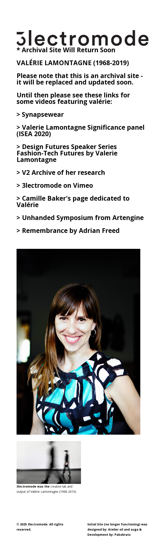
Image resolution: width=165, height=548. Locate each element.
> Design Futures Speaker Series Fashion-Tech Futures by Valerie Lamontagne (67, 153)
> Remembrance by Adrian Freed (68, 230)
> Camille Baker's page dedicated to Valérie (73, 201)
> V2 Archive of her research (61, 172)
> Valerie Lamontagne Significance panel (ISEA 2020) (81, 130)
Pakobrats (123, 535)
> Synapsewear (40, 114)
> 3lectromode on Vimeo (55, 185)
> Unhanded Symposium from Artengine (80, 217)
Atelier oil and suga (123, 529)
